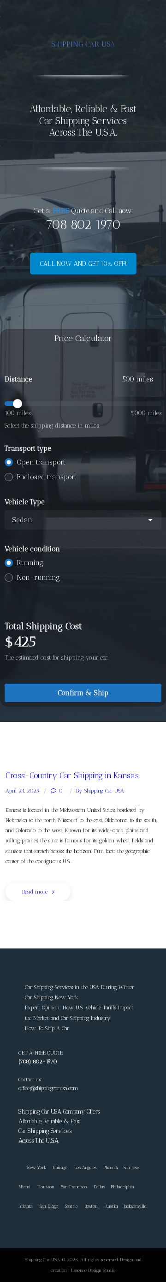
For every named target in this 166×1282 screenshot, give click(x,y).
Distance (18, 379)
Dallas (99, 1186)
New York (32, 1167)
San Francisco (74, 1186)
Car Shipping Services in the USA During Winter (79, 987)
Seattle (71, 1206)
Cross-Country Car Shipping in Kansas (72, 775)
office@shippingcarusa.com (48, 1088)
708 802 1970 (83, 224)
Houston (45, 1186)
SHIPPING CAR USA (83, 44)
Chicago (60, 1167)
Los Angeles (85, 1167)
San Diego (49, 1206)
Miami (24, 1186)
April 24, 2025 (22, 790)
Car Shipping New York (51, 997)
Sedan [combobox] (22, 520)
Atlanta (25, 1206)
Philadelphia (122, 1186)
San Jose (131, 1167)
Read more (34, 891)
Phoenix (110, 1167)
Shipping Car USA (100, 790)
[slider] (83, 403)
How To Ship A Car (47, 1028)
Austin (111, 1206)
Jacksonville (135, 1206)
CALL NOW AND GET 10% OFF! (83, 264)
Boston (91, 1206)
